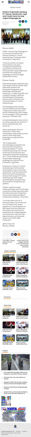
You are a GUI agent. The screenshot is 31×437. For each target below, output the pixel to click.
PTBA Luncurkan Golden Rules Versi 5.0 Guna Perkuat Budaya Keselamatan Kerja (21, 288)
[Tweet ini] (23, 21)
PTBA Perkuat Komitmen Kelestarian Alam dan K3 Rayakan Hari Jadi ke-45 (9, 263)
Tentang (18, 431)
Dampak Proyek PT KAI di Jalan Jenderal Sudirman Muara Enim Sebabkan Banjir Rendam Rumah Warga (15, 382)
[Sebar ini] (20, 21)
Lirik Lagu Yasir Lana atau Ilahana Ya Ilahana (14, 378)
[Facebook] (12, 234)
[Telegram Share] (26, 21)
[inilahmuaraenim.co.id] (16, 2)
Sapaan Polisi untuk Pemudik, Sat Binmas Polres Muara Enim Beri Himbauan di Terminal (15, 392)
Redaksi (24, 431)
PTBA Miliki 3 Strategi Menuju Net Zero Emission (9, 241)
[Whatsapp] (20, 25)
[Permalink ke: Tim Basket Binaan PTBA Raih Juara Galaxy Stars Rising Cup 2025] (9, 283)
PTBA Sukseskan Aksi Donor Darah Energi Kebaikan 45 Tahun (22, 263)
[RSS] (18, 234)
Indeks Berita (4, 434)
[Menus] (2, 2)
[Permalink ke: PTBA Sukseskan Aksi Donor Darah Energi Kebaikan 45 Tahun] (22, 257)
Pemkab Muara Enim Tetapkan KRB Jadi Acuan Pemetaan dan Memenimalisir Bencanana (22, 243)
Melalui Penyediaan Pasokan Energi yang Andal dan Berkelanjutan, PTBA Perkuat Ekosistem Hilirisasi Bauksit (22, 276)
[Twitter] (15, 234)
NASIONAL (5, 24)
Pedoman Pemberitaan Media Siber (10, 433)
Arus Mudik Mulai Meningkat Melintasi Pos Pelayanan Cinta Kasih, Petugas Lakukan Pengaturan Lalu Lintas (15, 373)
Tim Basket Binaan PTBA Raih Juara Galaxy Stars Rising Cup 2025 (8, 288)
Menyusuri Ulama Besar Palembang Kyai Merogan (15, 387)
